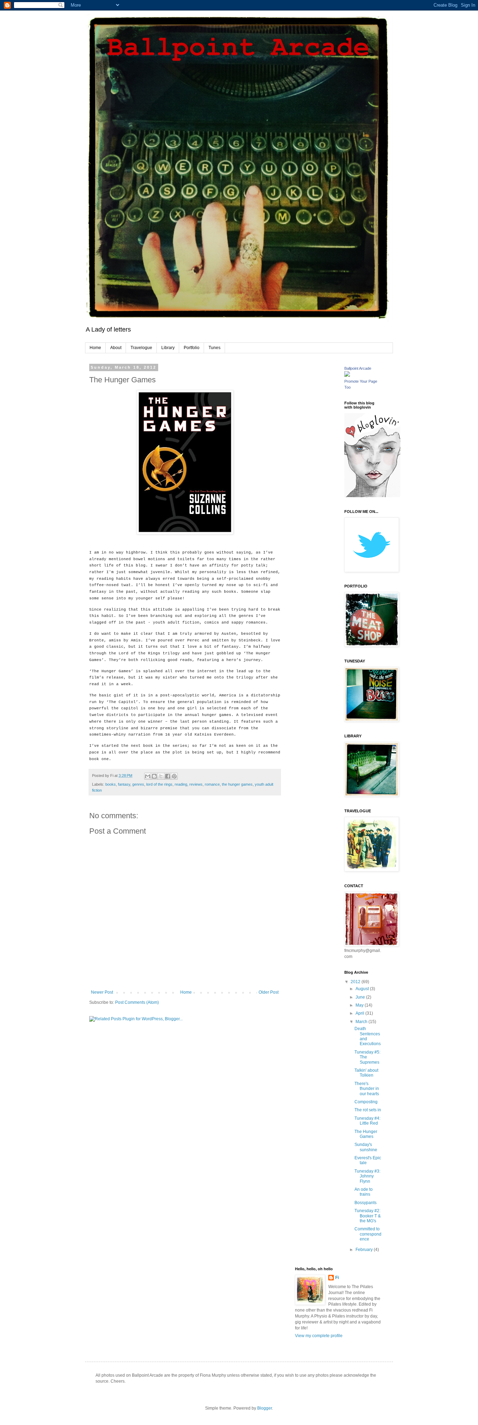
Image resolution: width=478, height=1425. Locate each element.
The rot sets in (367, 1109)
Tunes (214, 347)
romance (212, 784)
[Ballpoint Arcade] (347, 375)
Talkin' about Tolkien (366, 1073)
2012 (356, 981)
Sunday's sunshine (365, 1147)
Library (168, 347)
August (363, 988)
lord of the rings (159, 784)
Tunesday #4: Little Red (367, 1121)
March (362, 1021)
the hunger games (237, 784)
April (360, 1013)
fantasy (124, 784)
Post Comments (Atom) (137, 1002)
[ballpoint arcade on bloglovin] (372, 495)
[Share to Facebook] (167, 776)
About (115, 347)
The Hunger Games (365, 1134)
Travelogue (141, 347)
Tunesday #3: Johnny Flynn (367, 1176)
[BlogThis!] (154, 776)
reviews (196, 784)
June (361, 997)
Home (95, 347)
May (360, 1005)
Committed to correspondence (367, 1234)
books (110, 784)
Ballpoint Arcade (357, 368)
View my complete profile (319, 1335)
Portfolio (191, 347)
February (365, 1249)
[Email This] (147, 776)
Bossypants (365, 1202)
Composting (366, 1101)
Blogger (264, 1408)
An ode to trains (363, 1192)
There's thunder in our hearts (366, 1088)
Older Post (269, 992)
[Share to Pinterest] (174, 776)
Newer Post (102, 992)
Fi (337, 1277)
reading (181, 784)
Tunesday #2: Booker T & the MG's (367, 1215)
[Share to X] (160, 776)
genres (138, 784)
